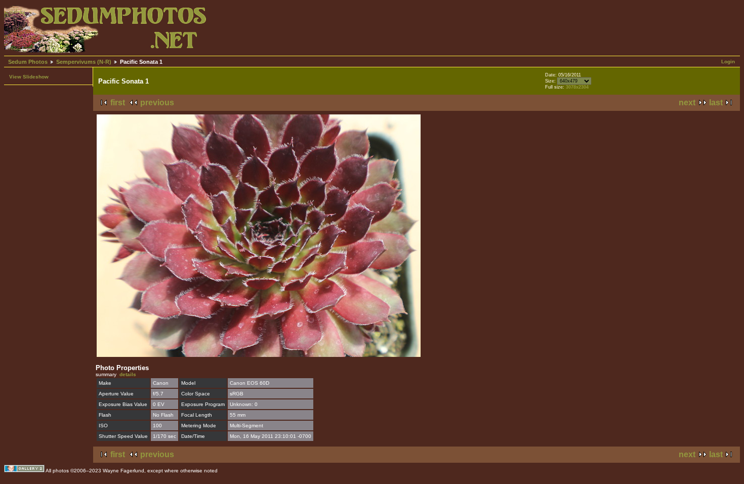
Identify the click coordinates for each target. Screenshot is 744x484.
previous (157, 102)
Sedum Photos (28, 62)
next (687, 102)
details (127, 374)
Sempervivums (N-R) (83, 62)
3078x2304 (577, 87)
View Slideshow (29, 76)
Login (728, 61)
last (716, 102)
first (117, 102)
